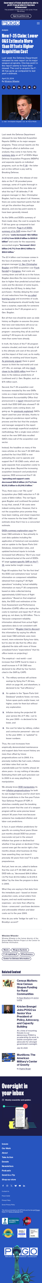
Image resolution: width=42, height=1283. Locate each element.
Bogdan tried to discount (28, 629)
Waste (6, 950)
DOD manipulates (26, 787)
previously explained (23, 411)
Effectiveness (27, 954)
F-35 (25, 165)
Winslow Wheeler (10, 936)
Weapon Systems (20, 950)
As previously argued (11, 361)
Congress (16, 271)
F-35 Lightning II (10, 954)
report (20, 401)
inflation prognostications (18, 790)
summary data (8, 155)
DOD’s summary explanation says (17, 530)
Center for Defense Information (17, 959)
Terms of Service (14, 1212)
